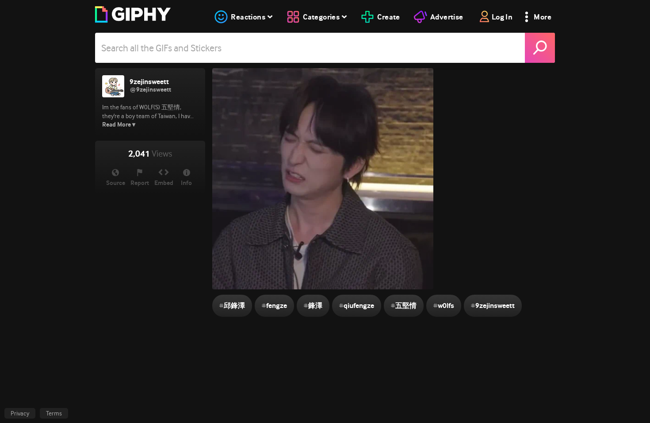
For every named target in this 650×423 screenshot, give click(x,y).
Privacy (20, 413)
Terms (54, 413)
